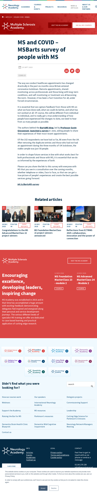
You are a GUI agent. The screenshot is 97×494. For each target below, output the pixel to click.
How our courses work (11, 397)
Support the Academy (11, 410)
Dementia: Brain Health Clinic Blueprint (15, 425)
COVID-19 (22, 75)
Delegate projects (74, 397)
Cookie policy (56, 457)
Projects (49, 7)
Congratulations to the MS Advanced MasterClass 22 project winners (15, 233)
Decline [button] (53, 488)
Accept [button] (43, 488)
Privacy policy (56, 452)
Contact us (6, 432)
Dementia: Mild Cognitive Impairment (45, 425)
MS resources (40, 410)
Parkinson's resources (43, 416)
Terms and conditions (60, 455)
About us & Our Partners (86, 6)
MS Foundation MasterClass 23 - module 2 (63, 280)
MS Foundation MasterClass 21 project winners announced (47, 233)
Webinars (6, 402)
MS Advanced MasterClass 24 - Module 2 (86, 280)
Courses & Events (37, 6)
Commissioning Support (77, 402)
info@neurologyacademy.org (85, 467)
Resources (62, 7)
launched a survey (39, 130)
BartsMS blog (46, 127)
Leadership (71, 410)
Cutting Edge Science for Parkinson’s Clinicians (77, 417)
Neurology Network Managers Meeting (80, 425)
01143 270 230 (81, 464)
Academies (25, 7)
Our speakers (40, 397)
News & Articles (74, 7)
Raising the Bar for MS (11, 416)
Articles (29, 452)
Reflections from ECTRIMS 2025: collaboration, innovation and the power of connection (81, 234)
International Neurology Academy (45, 403)
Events (29, 455)
